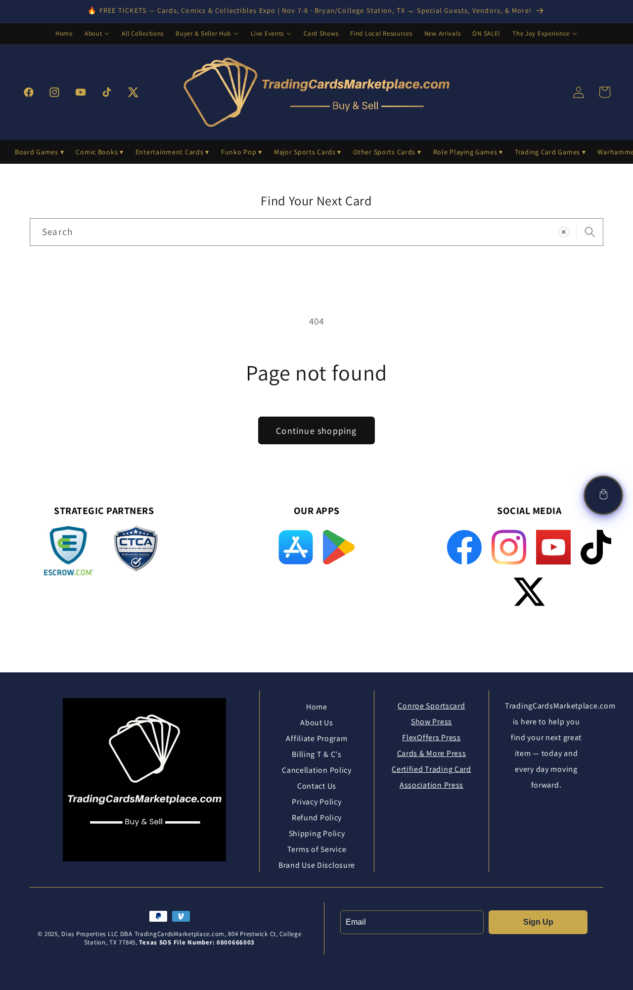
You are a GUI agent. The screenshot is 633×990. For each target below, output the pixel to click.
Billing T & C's (317, 754)
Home (64, 33)
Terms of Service (317, 849)
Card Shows (321, 33)
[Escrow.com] (68, 550)
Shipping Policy (317, 833)
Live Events (267, 33)
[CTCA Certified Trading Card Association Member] (136, 552)
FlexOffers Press (431, 737)
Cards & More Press (431, 753)
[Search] (590, 232)
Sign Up (538, 922)
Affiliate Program (316, 738)
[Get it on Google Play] (338, 547)
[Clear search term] (563, 232)
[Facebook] (464, 547)
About (93, 33)
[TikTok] (596, 547)
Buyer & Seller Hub (203, 33)
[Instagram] (509, 547)
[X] (529, 591)
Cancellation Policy (317, 770)
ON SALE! (486, 33)
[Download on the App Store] (295, 547)
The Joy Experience (541, 33)
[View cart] (603, 495)
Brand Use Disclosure (316, 865)
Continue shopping (316, 430)
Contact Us (316, 786)
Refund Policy (317, 817)
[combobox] (316, 232)
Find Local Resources (381, 33)
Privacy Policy (316, 802)
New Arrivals (442, 33)
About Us (316, 722)
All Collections (143, 33)
